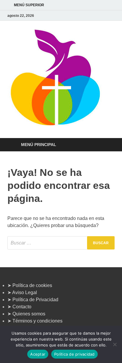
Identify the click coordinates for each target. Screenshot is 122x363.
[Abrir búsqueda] (107, 145)
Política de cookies (32, 285)
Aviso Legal (24, 292)
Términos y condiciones (37, 320)
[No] (115, 344)
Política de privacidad (74, 354)
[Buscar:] (61, 242)
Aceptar (37, 354)
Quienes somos (28, 313)
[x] (103, 15)
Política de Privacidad (35, 299)
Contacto (21, 306)
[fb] (111, 15)
